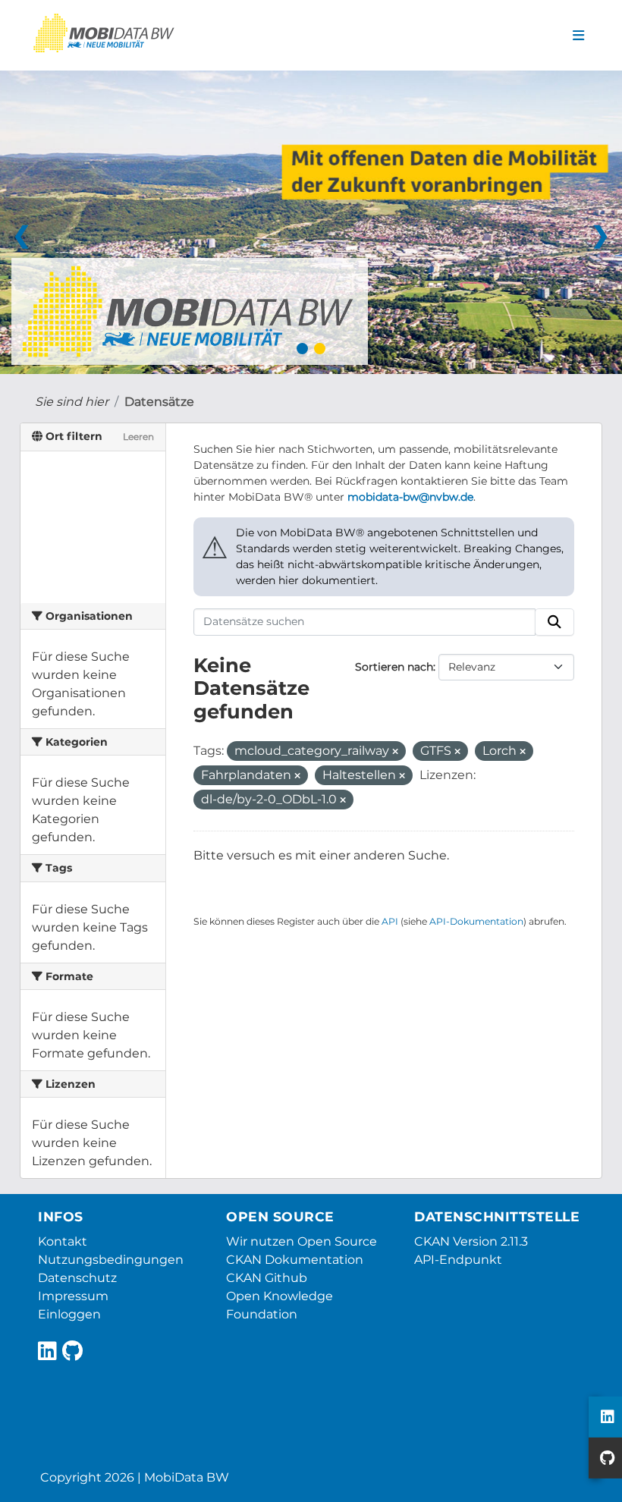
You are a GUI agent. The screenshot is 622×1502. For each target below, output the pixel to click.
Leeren (138, 436)
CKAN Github (266, 1278)
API (390, 921)
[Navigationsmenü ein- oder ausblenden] (578, 36)
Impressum (73, 1296)
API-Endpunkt (458, 1259)
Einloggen (69, 1314)
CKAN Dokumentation (294, 1259)
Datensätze (159, 401)
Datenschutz (77, 1278)
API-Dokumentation (476, 921)
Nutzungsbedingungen (111, 1259)
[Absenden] (554, 622)
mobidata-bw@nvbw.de (410, 497)
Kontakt (62, 1241)
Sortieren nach (394, 667)
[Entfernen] (395, 751)
